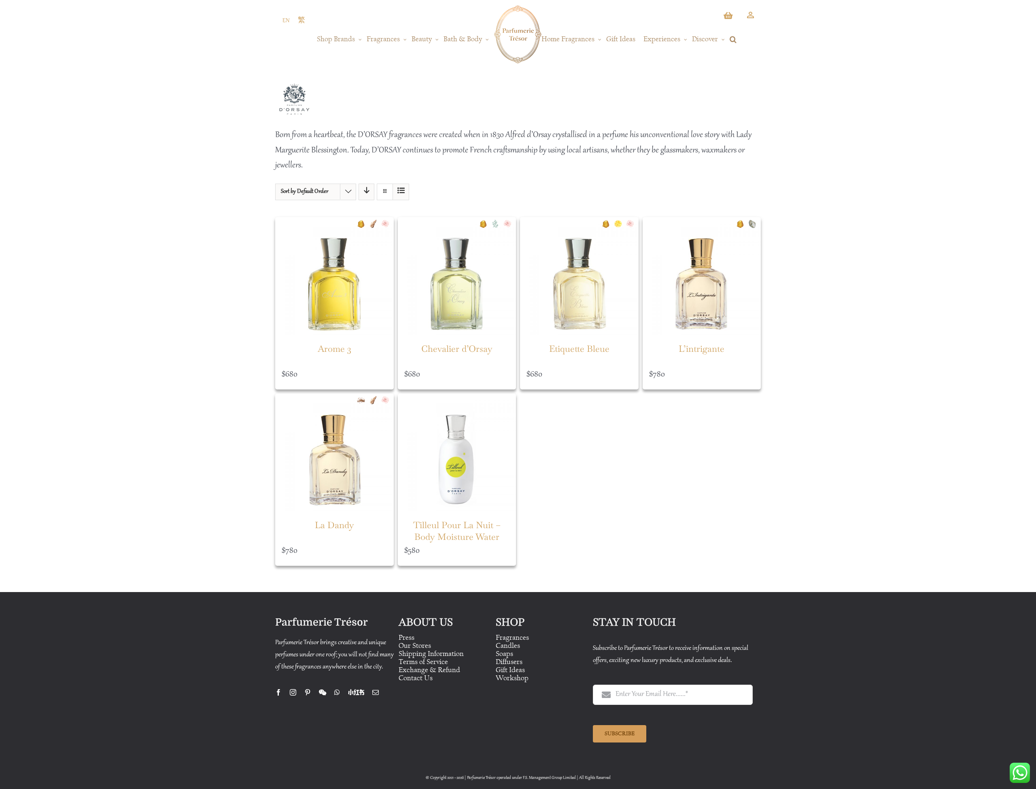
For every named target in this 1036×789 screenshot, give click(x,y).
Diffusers (509, 662)
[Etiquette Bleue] (579, 276)
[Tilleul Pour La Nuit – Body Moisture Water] (457, 453)
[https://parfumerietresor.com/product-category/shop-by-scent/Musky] (363, 400)
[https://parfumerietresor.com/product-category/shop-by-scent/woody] (375, 224)
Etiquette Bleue (579, 348)
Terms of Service (423, 662)
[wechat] (322, 692)
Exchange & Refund (429, 670)
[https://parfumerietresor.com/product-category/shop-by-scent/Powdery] (754, 224)
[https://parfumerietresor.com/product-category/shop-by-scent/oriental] (363, 224)
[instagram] (293, 692)
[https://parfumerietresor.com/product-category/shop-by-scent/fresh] (620, 224)
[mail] (375, 692)
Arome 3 (334, 348)
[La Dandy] (334, 453)
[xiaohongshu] (356, 692)
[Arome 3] (334, 276)
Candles (508, 645)
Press (406, 637)
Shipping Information (431, 653)
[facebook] (278, 692)
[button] (733, 39)
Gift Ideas (510, 670)
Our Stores (415, 645)
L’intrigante (701, 348)
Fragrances (512, 637)
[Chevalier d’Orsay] (457, 276)
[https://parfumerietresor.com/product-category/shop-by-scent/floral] (387, 224)
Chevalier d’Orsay (457, 348)
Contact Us (416, 678)
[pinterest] (307, 692)
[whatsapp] (337, 692)
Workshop (512, 678)
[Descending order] (366, 192)
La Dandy (334, 525)
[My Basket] (728, 17)
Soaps (504, 653)
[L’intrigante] (702, 276)
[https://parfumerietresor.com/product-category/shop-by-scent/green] (497, 224)
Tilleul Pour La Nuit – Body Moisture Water (457, 530)
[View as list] (401, 192)
